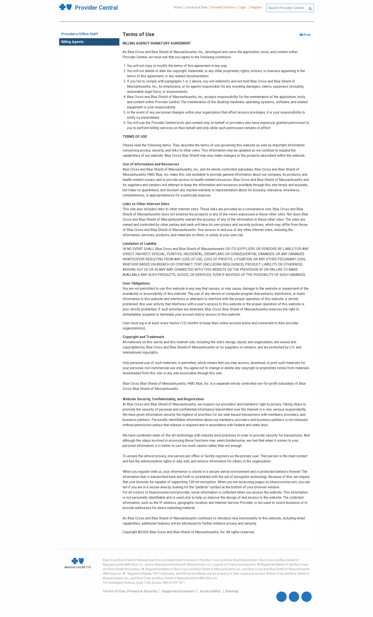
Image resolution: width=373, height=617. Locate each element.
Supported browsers (178, 591)
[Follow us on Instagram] (294, 597)
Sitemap (232, 591)
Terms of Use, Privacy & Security (130, 591)
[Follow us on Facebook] (281, 597)
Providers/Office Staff (79, 34)
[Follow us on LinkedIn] (306, 597)
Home (178, 7)
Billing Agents (72, 42)
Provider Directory (223, 7)
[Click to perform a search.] (310, 9)
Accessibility (210, 591)
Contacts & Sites (196, 7)
